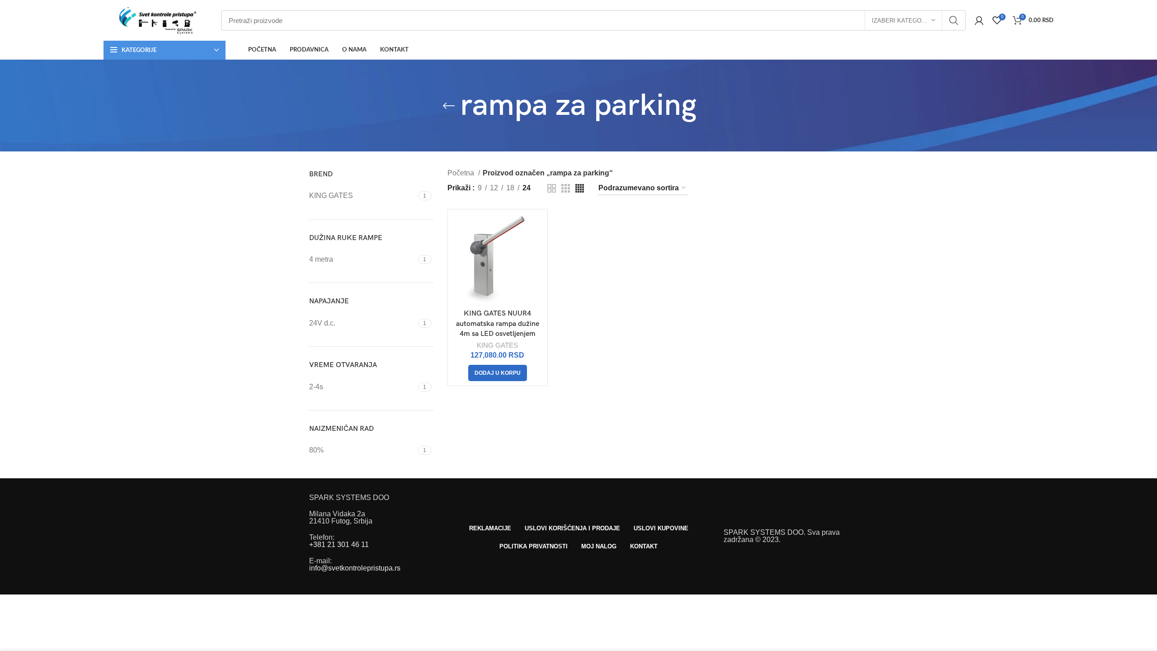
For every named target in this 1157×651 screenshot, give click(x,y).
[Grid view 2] (551, 188)
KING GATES (497, 345)
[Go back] (448, 106)
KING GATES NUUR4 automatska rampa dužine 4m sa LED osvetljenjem (497, 323)
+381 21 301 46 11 (339, 544)
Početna (461, 173)
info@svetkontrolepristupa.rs (354, 568)
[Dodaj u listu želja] (536, 249)
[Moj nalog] (979, 20)
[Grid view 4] (579, 188)
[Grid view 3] (565, 188)
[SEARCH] (953, 20)
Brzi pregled (536, 228)
